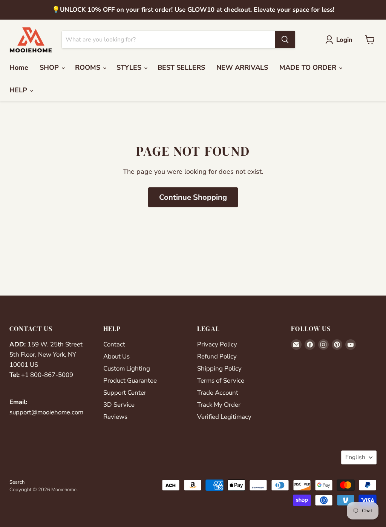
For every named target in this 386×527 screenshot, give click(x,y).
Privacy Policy (217, 344)
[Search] (285, 39)
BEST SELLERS (181, 67)
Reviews (115, 416)
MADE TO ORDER (308, 67)
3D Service (119, 404)
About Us (116, 356)
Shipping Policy (219, 368)
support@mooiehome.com (46, 412)
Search (17, 482)
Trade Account (217, 392)
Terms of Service (220, 380)
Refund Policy (217, 356)
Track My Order (218, 404)
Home (18, 67)
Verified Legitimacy (224, 416)
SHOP (50, 67)
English (355, 457)
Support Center (124, 392)
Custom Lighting (126, 368)
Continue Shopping (193, 197)
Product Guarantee (130, 380)
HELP (19, 90)
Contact (114, 344)
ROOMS (88, 67)
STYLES (129, 67)
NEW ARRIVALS (242, 67)
